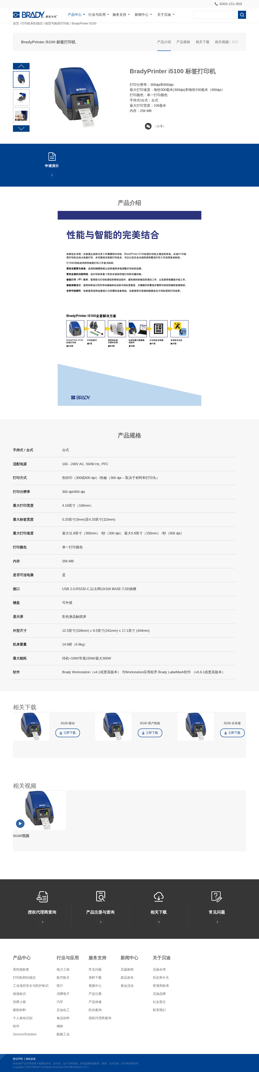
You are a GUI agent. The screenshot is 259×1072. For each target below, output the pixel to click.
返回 (235, 42)
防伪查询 (95, 1010)
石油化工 (63, 1010)
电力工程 (63, 969)
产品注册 (95, 993)
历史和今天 (161, 977)
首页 (16, 23)
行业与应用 (97, 15)
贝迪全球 (159, 969)
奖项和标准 (161, 985)
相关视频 (222, 42)
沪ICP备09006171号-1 (76, 1067)
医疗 (60, 985)
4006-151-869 (230, 4)
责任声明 (18, 1058)
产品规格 (183, 42)
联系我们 (159, 1010)
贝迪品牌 (159, 993)
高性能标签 (21, 969)
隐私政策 (31, 1058)
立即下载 (70, 732)
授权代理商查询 (100, 1018)
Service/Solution (25, 1034)
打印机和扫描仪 (32, 23)
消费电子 (63, 993)
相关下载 (202, 42)
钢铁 (60, 1026)
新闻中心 (142, 15)
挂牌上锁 (19, 1002)
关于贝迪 (164, 15)
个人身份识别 (22, 1018)
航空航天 (63, 977)
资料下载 (95, 977)
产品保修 (95, 1002)
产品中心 (75, 15)
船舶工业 (63, 1034)
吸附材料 (19, 1010)
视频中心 (95, 985)
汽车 (60, 1002)
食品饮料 (63, 1018)
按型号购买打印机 (57, 23)
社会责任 (159, 1002)
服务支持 (119, 15)
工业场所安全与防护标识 (31, 985)
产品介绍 (164, 42)
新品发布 (127, 977)
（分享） (160, 126)
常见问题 (95, 969)
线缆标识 (19, 993)
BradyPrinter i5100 (84, 23)
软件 (16, 1026)
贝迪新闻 (127, 969)
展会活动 (127, 985)
